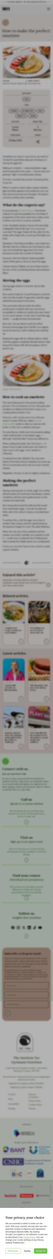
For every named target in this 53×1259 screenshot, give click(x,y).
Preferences (13, 1251)
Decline (27, 1251)
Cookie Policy (29, 1237)
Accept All (40, 1251)
